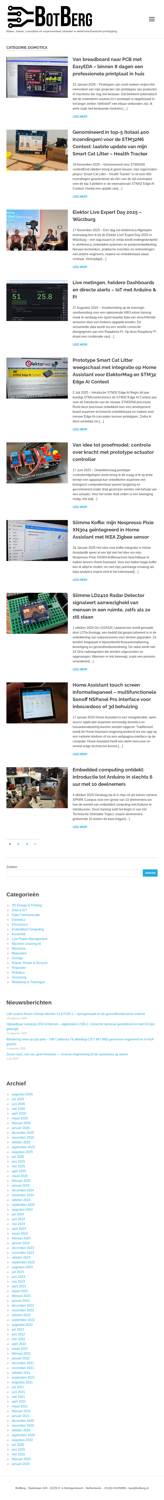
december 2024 (23, 1190)
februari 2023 (21, 1296)
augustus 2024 (22, 1209)
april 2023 (19, 1286)
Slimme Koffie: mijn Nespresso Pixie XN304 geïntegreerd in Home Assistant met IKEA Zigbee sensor (113, 530)
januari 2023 (21, 1300)
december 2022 (23, 1305)
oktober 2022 (21, 1315)
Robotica (18, 972)
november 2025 (23, 1137)
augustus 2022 (22, 1324)
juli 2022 (18, 1329)
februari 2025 (21, 1180)
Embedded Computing (28, 929)
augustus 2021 (22, 1382)
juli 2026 (18, 1099)
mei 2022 (18, 1339)
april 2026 (19, 1113)
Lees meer (80, 116)
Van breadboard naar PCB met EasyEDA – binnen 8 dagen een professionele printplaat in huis (108, 66)
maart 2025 (20, 1176)
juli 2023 (18, 1272)
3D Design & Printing (27, 905)
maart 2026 (20, 1118)
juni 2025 (18, 1161)
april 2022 (19, 1344)
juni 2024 (18, 1219)
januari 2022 (21, 1358)
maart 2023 (20, 1291)
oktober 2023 (21, 1257)
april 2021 (19, 1401)
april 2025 (19, 1171)
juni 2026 (18, 1104)
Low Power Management (29, 939)
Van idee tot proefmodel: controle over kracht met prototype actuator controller (113, 452)
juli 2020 (18, 1444)
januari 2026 (21, 1128)
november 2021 (23, 1368)
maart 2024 (20, 1233)
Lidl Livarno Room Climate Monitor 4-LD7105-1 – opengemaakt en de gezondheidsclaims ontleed (75, 1014)
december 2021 (23, 1363)
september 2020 (23, 1435)
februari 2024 (21, 1238)
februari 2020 (21, 1459)
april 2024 (19, 1228)
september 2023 (23, 1262)
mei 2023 (18, 1281)
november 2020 (23, 1425)
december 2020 (23, 1420)
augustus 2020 (22, 1440)
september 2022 (23, 1320)
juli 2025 (18, 1156)
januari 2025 (21, 1185)
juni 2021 (18, 1392)
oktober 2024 (21, 1200)
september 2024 (23, 1204)
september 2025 (23, 1147)
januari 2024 (21, 1243)
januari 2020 (21, 1464)
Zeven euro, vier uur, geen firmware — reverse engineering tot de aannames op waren (67, 1054)
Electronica (20, 924)
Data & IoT (19, 910)
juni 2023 (18, 1276)
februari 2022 (21, 1353)
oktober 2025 (21, 1142)
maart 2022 (20, 1348)
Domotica (18, 919)
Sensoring (19, 977)
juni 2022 (18, 1334)
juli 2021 (18, 1387)
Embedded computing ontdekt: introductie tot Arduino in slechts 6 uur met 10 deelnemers (113, 777)
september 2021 (23, 1377)
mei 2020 (18, 1454)
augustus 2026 (22, 1094)
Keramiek (18, 934)
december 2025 (23, 1132)
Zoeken (11, 867)
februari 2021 (21, 1411)
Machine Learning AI (26, 943)
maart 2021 (20, 1406)
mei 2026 (18, 1108)
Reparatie (19, 967)
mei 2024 (18, 1224)
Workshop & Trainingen (28, 982)
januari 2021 (21, 1416)
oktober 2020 (21, 1430)
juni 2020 (18, 1449)
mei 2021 (18, 1396)
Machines (19, 948)
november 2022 (23, 1310)
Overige (17, 958)
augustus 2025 (22, 1152)
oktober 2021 (21, 1372)
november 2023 (23, 1252)
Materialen (19, 953)
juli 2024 (18, 1214)
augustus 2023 (22, 1267)
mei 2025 (18, 1166)
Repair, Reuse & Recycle (30, 963)
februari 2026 (21, 1123)
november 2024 (23, 1195)
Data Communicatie (26, 915)
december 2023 (23, 1248)
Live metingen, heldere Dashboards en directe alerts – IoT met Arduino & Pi (114, 290)
